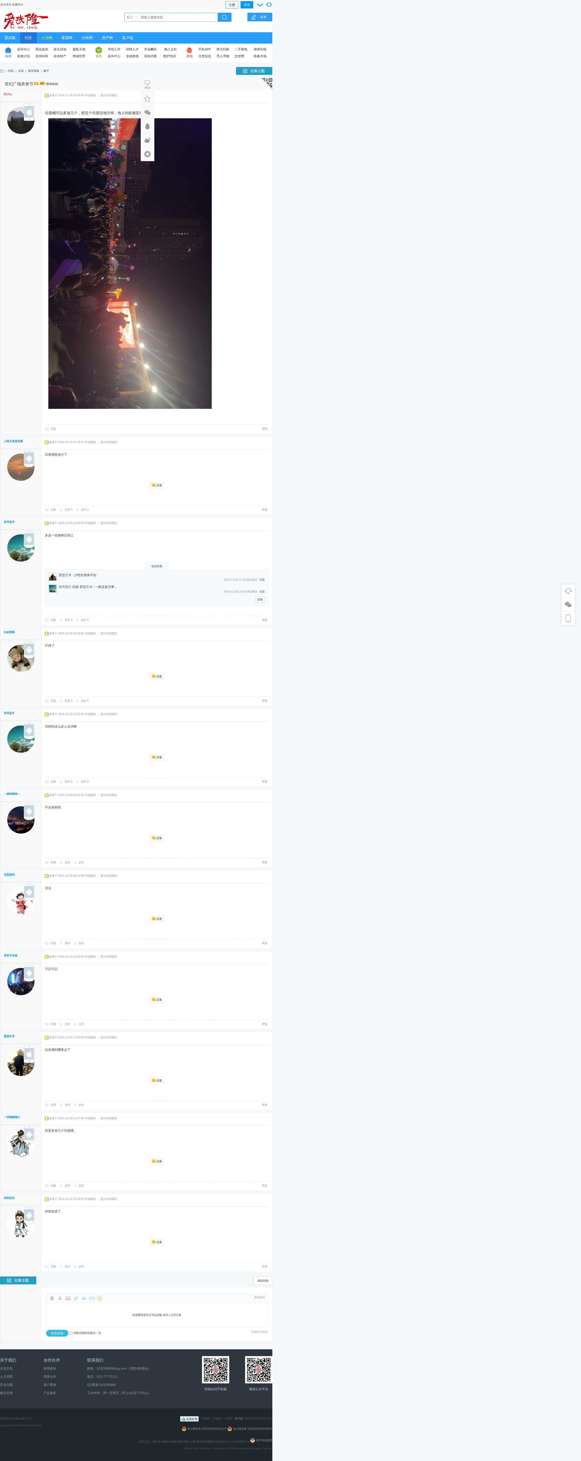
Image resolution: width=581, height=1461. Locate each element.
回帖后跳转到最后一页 (87, 1333)
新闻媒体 (50, 1368)
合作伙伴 (52, 1360)
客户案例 (50, 1385)
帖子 (130, 17)
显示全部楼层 (109, 95)
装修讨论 (23, 56)
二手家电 (241, 49)
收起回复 (156, 566)
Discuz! (20, 1418)
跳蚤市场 (260, 56)
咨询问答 (41, 56)
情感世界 (79, 56)
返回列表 (263, 1280)
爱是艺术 (65, 575)
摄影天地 (79, 49)
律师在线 (260, 49)
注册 (232, 5)
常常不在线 (10, 955)
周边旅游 (41, 49)
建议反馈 (6, 1393)
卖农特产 (60, 56)
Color (60, 1298)
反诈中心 (23, 49)
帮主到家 (223, 49)
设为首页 (5, 4)
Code (91, 1298)
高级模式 (259, 1297)
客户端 (127, 38)
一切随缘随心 (12, 1117)
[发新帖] (254, 71)
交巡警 (239, 56)
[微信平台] (258, 1369)
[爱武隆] (26, 29)
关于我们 (8, 1360)
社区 (28, 38)
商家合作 (50, 1376)
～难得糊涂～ (12, 793)
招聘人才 (132, 49)
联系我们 (95, 1360)
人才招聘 (6, 1376)
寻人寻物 (223, 56)
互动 (21, 70)
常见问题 (6, 1385)
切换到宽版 (269, 4)
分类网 (87, 38)
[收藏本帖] (147, 99)
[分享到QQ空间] (147, 154)
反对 (85, 509)
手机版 (206, 1418)
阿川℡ (8, 94)
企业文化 (6, 1368)
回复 (53, 428)
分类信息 (204, 56)
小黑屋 (228, 1418)
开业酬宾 (150, 49)
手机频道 (90, 95)
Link (75, 1298)
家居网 (67, 38)
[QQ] (189, 1418)
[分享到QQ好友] (147, 126)
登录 (247, 5)
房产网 (107, 38)
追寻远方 (9, 521)
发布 (263, 17)
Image (67, 1298)
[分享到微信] (147, 112)
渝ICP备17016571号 (258, 1418)
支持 (68, 509)
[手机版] (215, 1369)
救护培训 (169, 56)
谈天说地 (60, 49)
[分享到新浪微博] (147, 140)
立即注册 (175, 1315)
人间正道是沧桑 (13, 441)
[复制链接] (52, 84)
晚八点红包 (170, 50)
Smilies (99, 1298)
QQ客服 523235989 (101, 1385)
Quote (83, 1298)
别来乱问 (9, 1197)
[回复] (147, 85)
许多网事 (9, 632)
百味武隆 (150, 56)
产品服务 (50, 1393)
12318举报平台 (240, 1441)
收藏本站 (17, 4)
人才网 (46, 38)
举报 (264, 428)
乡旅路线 (132, 56)
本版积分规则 (259, 1331)
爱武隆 (10, 38)
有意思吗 (9, 874)
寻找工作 (114, 49)
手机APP (204, 49)
